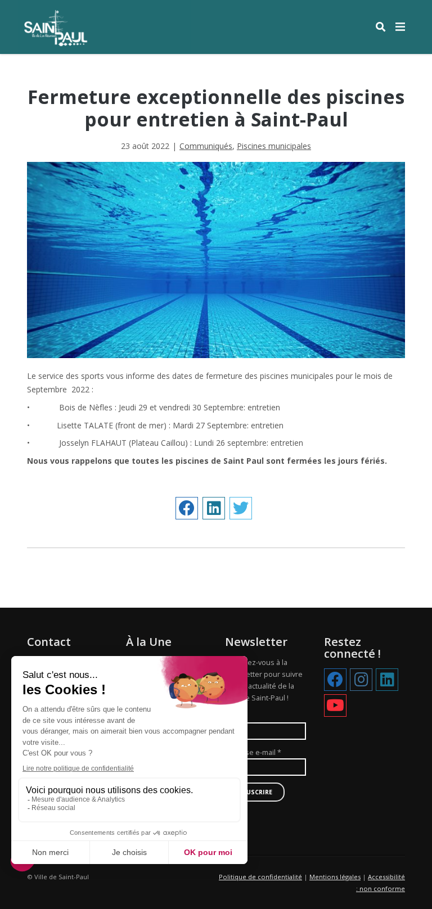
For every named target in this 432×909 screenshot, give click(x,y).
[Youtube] (335, 706)
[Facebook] (335, 680)
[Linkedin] (387, 680)
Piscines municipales (274, 146)
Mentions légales (335, 876)
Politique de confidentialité (260, 876)
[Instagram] (361, 680)
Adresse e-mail (253, 752)
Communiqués (205, 146)
